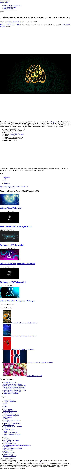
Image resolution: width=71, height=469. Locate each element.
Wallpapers (6, 183)
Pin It (26, 186)
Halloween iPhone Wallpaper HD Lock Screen (23, 336)
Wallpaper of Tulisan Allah (12, 245)
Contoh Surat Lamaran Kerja (11, 440)
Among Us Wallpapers (9, 401)
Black (5, 406)
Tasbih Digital (4, 2)
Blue (4, 408)
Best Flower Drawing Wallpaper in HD (14, 388)
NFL (4, 428)
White (5, 435)
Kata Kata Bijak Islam (9, 443)
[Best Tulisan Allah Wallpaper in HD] (9, 222)
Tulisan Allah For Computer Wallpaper (17, 301)
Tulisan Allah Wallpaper (11, 208)
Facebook (6, 186)
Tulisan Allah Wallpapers (15, 22)
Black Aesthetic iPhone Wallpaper (12, 384)
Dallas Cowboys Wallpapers (11, 414)
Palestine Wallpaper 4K (9, 382)
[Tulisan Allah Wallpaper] (9, 204)
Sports (5, 431)
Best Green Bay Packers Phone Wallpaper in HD (24, 323)
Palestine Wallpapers (9, 429)
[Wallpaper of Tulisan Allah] (9, 241)
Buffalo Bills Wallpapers (10, 411)
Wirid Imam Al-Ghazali (9, 7)
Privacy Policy (7, 446)
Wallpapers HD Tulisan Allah (13, 282)
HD (4, 180)
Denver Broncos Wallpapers (11, 415)
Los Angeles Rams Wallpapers (11, 423)
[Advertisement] (35, 40)
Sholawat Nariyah (8, 8)
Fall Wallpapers (7, 417)
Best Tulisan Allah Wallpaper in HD (16, 226)
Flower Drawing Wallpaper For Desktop (14, 390)
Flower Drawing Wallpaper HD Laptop (14, 387)
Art (4, 404)
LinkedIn (22, 186)
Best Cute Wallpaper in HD (34, 376)
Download (12, 188)
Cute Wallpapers (7, 412)
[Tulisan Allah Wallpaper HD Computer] (9, 260)
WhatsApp (12, 186)
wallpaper (52, 122)
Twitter (2, 186)
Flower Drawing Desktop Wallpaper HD (14, 385)
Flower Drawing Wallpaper (10, 393)
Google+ (17, 186)
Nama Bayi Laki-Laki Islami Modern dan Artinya (17, 445)
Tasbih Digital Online (9, 453)
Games (5, 418)
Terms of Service (8, 454)
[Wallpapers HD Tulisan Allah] (9, 278)
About (5, 437)
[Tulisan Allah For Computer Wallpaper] (9, 297)
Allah (4, 178)
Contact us (6, 439)
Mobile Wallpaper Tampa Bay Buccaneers (22, 349)
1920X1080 (6, 177)
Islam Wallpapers (8, 421)
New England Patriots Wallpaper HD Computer (40, 362)
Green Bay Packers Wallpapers (11, 420)
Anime (5, 403)
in (4, 181)
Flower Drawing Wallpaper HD (12, 392)
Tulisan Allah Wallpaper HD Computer (17, 263)
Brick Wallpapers (8, 409)
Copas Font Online (8, 442)
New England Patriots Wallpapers (12, 426)
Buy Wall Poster (4, 188)
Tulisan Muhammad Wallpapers (12, 434)
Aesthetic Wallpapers (9, 400)
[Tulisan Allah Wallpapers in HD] (35, 74)
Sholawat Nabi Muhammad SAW (12, 5)
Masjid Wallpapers (8, 425)
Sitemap (5, 451)
